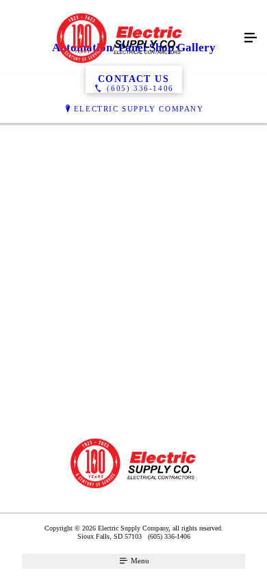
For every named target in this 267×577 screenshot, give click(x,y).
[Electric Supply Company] (119, 38)
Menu (139, 560)
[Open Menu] (250, 38)
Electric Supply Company (139, 109)
